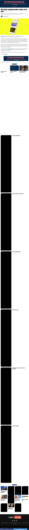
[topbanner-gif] (16, 60)
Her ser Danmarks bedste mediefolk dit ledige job (15, 522)
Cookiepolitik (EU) (15, 523)
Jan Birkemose (6, 16)
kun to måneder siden (10, 48)
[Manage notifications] (1, 528)
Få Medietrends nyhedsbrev (24, 522)
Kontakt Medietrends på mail (4, 522)
